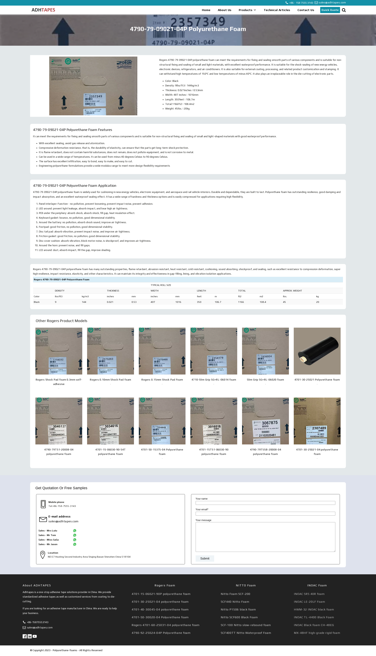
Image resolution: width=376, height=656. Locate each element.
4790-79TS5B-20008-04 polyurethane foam (265, 451)
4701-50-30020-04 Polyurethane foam (160, 617)
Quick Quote (330, 9)
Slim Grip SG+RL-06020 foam (265, 379)
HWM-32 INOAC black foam (314, 609)
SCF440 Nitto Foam (235, 601)
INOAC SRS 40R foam (309, 593)
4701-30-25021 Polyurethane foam (317, 379)
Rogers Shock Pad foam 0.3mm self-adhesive (59, 382)
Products (245, 10)
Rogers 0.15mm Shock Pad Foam (162, 379)
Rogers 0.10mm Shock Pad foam (110, 379)
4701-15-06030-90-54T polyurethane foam (110, 451)
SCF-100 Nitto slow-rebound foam (246, 625)
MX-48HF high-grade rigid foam (317, 632)
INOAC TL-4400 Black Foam (314, 617)
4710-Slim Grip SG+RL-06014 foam (214, 379)
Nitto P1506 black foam (238, 609)
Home (206, 10)
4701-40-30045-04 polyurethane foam (160, 609)
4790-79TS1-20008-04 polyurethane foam (58, 451)
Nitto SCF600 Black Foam (239, 617)
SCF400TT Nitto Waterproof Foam (246, 632)
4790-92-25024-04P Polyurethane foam (161, 632)
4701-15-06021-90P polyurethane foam (161, 593)
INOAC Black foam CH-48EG (314, 625)
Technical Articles (277, 10)
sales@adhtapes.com (332, 2)
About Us (225, 10)
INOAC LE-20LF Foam (309, 601)
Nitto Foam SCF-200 (235, 593)
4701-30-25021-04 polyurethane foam (317, 451)
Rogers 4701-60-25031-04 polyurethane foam (165, 625)
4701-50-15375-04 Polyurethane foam (162, 451)
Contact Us (306, 10)
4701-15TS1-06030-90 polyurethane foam (213, 451)
